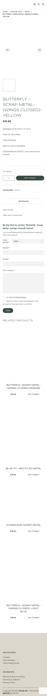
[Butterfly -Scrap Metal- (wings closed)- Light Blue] (23, 573)
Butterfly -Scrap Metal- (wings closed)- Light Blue (24, 609)
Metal (17, 190)
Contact (6, 657)
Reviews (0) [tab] (23, 201)
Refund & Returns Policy (14, 676)
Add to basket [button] (34, 394)
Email (6, 259)
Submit (8, 310)
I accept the (16, 297)
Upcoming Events (11, 663)
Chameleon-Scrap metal (23, 525)
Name (6, 248)
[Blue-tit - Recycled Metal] (23, 437)
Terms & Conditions (11, 679)
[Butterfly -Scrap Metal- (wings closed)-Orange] (23, 353)
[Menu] (43, 4)
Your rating (6, 241)
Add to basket (30, 178)
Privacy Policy (21, 297)
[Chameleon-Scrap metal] (23, 505)
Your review (9, 270)
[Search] (39, 4)
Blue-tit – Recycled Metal (23, 469)
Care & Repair (9, 660)
